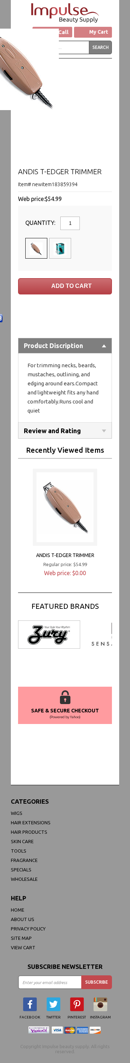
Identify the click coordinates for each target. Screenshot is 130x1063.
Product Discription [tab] (53, 345)
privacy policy (28, 928)
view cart (23, 947)
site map (21, 938)
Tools (18, 850)
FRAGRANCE (24, 860)
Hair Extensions (31, 822)
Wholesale (24, 879)
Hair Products (29, 831)
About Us (22, 919)
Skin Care (22, 841)
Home (17, 909)
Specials (21, 869)
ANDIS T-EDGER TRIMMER (65, 555)
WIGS (16, 813)
